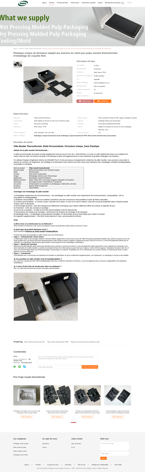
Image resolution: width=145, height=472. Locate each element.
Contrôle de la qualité (88, 2)
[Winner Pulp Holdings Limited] (23, 3)
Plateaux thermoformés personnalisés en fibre (85, 342)
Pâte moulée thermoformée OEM (57, 342)
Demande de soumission (113, 2)
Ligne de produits (76, 443)
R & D (73, 447)
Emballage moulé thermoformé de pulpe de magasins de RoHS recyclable (87, 412)
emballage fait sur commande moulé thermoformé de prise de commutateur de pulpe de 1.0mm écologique (57, 412)
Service (44, 447)
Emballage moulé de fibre (20, 455)
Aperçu (44, 2)
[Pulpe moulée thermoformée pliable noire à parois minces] (117, 395)
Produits (51, 2)
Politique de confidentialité (100, 464)
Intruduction (45, 443)
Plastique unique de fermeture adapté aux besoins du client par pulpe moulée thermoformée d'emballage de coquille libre (76, 48)
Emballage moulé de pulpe (20, 443)
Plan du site (81, 464)
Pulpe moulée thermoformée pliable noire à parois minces (117, 412)
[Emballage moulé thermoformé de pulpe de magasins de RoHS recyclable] (87, 395)
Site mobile (118, 464)
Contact (100, 2)
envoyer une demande (90, 367)
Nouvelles (68, 464)
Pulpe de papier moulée (20, 451)
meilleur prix (86, 101)
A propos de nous (62, 2)
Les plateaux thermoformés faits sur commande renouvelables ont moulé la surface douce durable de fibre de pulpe (27, 412)
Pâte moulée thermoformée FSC (34, 342)
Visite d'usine (75, 2)
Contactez (104, 101)
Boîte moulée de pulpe (19, 447)
